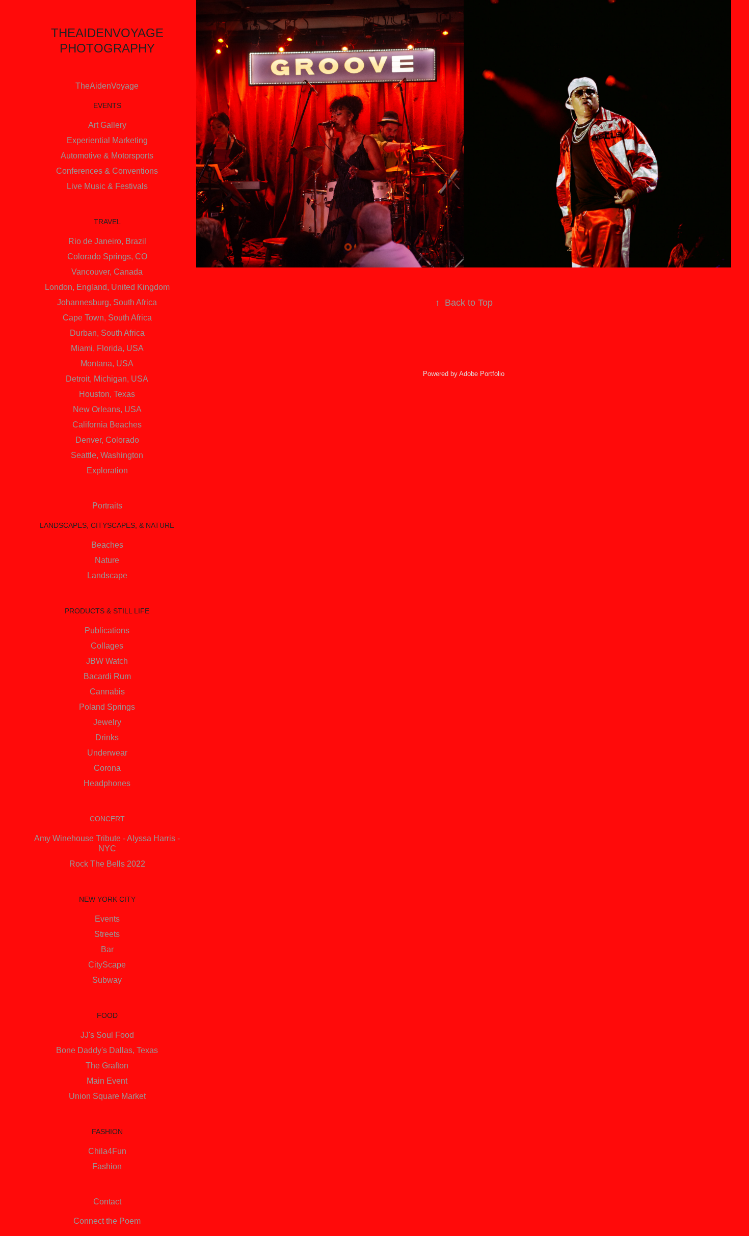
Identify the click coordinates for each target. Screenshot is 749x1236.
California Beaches (107, 424)
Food (107, 1015)
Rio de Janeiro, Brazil (107, 241)
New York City (107, 899)
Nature (107, 560)
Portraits (107, 505)
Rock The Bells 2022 (107, 863)
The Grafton (107, 1065)
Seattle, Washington (107, 455)
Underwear (107, 752)
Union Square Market (107, 1096)
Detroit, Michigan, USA (107, 378)
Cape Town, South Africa (107, 317)
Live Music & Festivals (107, 186)
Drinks (107, 737)
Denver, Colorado (107, 440)
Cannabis (107, 691)
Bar (107, 949)
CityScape (107, 964)
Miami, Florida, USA (107, 348)
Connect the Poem (107, 1221)
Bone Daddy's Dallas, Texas (107, 1050)
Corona (107, 768)
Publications (107, 630)
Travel (107, 222)
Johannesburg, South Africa (107, 302)
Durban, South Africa (107, 333)
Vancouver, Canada (107, 271)
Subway (107, 980)
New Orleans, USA (107, 409)
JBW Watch (107, 661)
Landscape (107, 575)
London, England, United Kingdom (107, 287)
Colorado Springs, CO (107, 256)
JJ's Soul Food (107, 1035)
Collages (107, 645)
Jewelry (107, 722)
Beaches (107, 545)
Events (107, 105)
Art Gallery (107, 125)
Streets (107, 934)
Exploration (107, 470)
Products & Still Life (107, 611)
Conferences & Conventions (107, 171)
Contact (107, 1201)
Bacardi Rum (107, 676)
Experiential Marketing (107, 140)
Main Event (107, 1081)
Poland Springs (107, 707)
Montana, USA (107, 363)
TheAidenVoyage (107, 86)
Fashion (107, 1131)
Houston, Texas (107, 394)
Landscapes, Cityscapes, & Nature (107, 525)
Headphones (107, 783)
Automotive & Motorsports (107, 155)
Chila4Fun (107, 1151)
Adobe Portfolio (481, 374)
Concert (107, 819)
